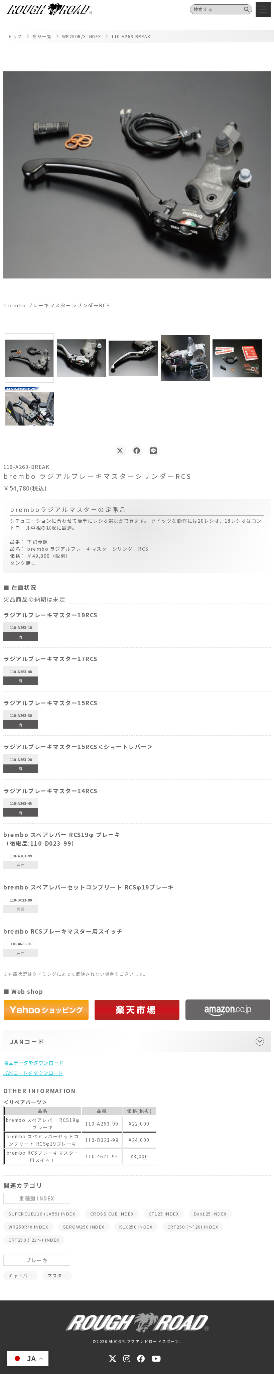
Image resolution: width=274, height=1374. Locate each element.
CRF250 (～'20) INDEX (193, 1227)
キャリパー (20, 1275)
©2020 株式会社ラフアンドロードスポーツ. (137, 1341)
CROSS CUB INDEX (112, 1213)
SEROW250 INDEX (84, 1227)
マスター (57, 1275)
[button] (29, 358)
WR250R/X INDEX (28, 1227)
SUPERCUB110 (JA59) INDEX (41, 1213)
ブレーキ (37, 1260)
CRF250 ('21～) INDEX (33, 1240)
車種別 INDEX (36, 1198)
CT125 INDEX (164, 1213)
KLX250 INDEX (135, 1227)
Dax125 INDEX (210, 1213)
